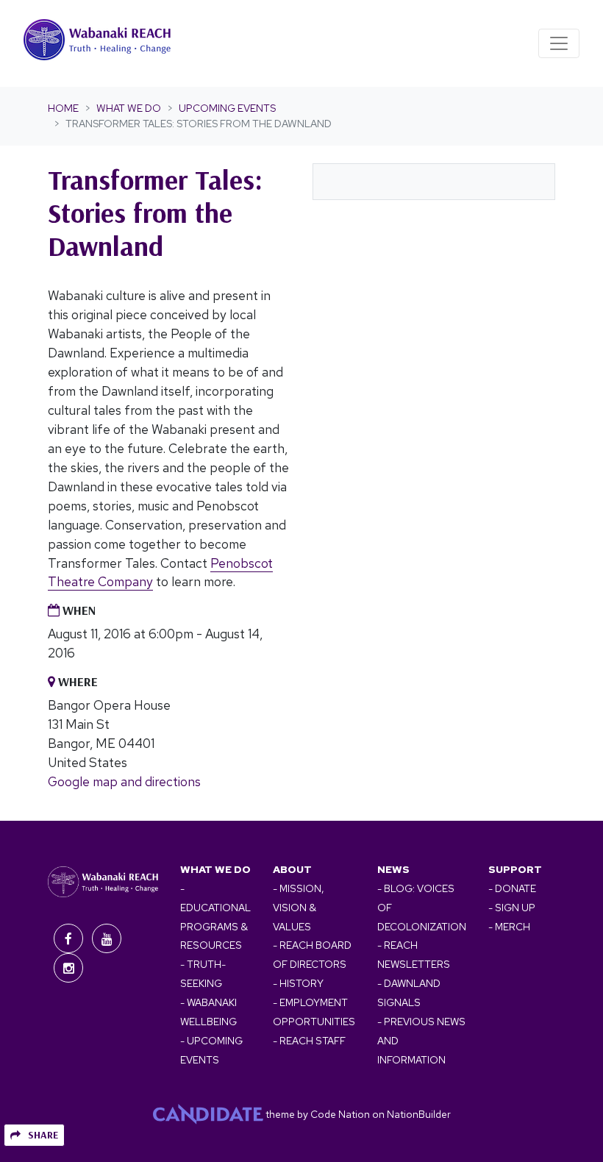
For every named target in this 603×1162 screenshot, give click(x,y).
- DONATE (512, 888)
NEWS (393, 869)
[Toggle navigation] (558, 43)
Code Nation (340, 1114)
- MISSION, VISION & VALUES (298, 907)
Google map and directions (124, 781)
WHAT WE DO (215, 869)
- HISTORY (298, 983)
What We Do (128, 108)
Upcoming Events (227, 108)
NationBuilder (419, 1114)
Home (63, 108)
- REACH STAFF (309, 1040)
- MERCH (509, 926)
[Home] (97, 43)
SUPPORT (515, 869)
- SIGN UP (511, 907)
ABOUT (292, 869)
